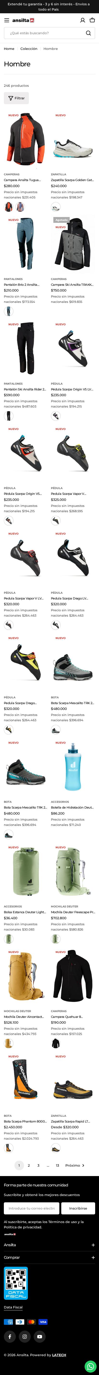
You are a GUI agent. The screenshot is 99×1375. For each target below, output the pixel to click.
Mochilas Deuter (64, 906)
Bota (55, 697)
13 (57, 1165)
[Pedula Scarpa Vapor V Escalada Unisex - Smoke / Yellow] (56, 520)
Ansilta (22, 1355)
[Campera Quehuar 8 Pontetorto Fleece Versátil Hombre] (73, 976)
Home (9, 49)
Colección (28, 49)
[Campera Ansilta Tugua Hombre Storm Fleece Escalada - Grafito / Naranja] (8, 207)
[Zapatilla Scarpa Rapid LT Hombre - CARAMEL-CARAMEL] (56, 1148)
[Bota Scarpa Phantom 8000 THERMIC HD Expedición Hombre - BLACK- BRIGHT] (8, 1148)
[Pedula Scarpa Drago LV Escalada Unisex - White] (56, 625)
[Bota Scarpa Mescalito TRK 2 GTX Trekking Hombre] (26, 766)
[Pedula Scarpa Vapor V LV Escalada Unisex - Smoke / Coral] (8, 625)
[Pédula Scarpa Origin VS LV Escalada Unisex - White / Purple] (56, 416)
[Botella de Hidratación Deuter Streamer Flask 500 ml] (73, 766)
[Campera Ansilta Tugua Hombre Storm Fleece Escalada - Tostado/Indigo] (20, 207)
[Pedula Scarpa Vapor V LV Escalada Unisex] (26, 557)
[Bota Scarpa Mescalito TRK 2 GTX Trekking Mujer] (73, 662)
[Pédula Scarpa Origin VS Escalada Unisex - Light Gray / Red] (8, 520)
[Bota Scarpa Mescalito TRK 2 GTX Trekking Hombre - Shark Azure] (8, 834)
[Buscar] (88, 33)
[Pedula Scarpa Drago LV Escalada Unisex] (73, 557)
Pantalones (13, 279)
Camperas (11, 174)
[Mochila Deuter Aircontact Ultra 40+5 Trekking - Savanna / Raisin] (8, 1043)
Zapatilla (58, 174)
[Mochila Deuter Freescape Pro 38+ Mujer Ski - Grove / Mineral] (56, 939)
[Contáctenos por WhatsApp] (91, 1367)
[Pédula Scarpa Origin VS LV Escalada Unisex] (73, 348)
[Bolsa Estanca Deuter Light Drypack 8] (26, 871)
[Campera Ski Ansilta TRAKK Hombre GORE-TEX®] (73, 244)
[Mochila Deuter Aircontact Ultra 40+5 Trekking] (26, 976)
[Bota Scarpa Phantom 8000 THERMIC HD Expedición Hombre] (26, 1080)
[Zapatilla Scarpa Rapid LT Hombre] (73, 1080)
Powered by (48, 1355)
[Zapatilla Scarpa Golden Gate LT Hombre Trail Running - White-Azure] (56, 207)
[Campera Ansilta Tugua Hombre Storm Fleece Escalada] (26, 139)
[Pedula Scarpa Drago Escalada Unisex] (26, 662)
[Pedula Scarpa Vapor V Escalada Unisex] (73, 453)
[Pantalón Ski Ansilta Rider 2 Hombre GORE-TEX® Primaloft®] (26, 348)
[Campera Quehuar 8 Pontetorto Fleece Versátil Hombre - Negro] (56, 1043)
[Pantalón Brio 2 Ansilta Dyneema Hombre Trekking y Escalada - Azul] (8, 311)
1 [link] (19, 1165)
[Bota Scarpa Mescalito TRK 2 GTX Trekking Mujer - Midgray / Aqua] (56, 730)
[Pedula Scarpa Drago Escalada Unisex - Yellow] (8, 730)
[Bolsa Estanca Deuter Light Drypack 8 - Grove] (8, 939)
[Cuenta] (83, 20)
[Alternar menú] (7, 20)
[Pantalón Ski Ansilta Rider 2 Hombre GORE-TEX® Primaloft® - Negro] (8, 416)
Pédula (56, 383)
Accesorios (60, 801)
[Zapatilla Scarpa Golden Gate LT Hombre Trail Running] (73, 139)
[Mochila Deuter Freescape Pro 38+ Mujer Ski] (73, 871)
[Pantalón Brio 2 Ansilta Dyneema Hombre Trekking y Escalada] (26, 244)
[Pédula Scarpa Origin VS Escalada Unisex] (26, 453)
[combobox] (49, 33)
